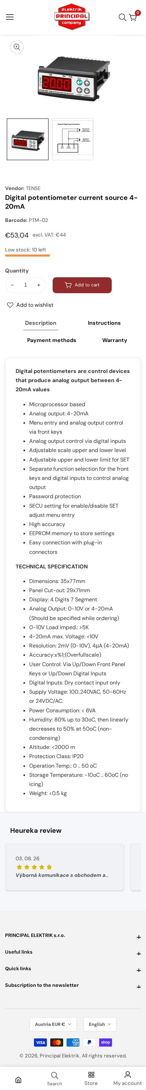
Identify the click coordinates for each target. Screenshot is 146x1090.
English (97, 1024)
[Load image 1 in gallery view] (28, 139)
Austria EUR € (50, 1024)
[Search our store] (124, 17)
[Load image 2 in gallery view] (73, 139)
